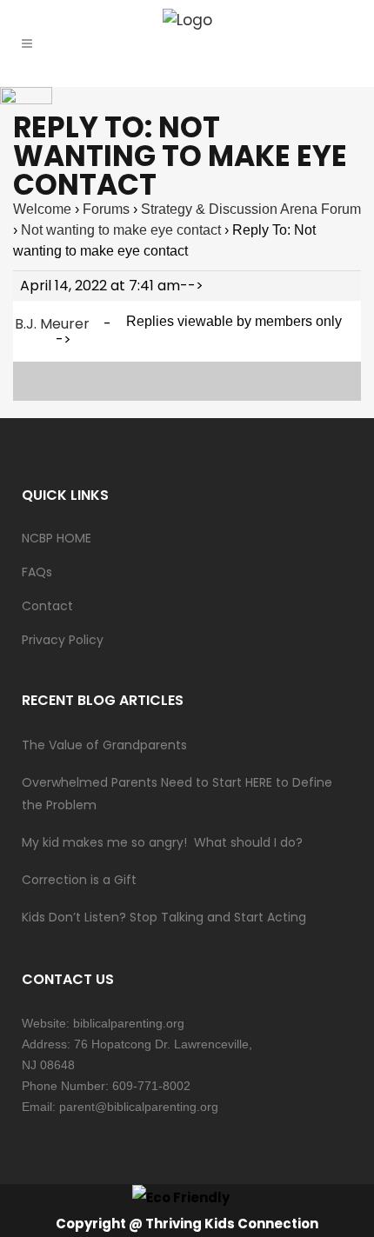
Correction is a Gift (79, 879)
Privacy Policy (63, 639)
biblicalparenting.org (128, 1023)
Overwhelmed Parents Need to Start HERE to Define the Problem (177, 794)
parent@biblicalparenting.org (138, 1107)
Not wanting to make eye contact (121, 230)
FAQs (37, 572)
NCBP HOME (56, 538)
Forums (106, 209)
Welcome (42, 209)
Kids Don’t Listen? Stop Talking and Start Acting (164, 917)
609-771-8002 (151, 1086)
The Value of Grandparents (104, 745)
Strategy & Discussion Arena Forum (251, 209)
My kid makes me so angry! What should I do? (162, 842)
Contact (47, 606)
